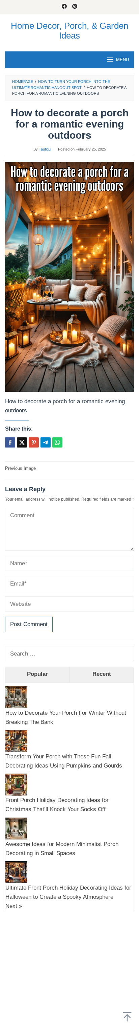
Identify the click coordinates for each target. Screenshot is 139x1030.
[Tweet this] (22, 442)
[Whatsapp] (57, 442)
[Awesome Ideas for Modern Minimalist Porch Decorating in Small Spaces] (16, 828)
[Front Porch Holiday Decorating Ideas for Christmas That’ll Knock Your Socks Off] (16, 784)
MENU (122, 59)
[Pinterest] (75, 7)
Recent (101, 674)
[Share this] (10, 442)
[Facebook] (64, 7)
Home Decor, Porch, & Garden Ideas (69, 31)
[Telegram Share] (45, 442)
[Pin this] (34, 442)
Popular (37, 674)
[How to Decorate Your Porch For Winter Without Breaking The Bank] (16, 696)
